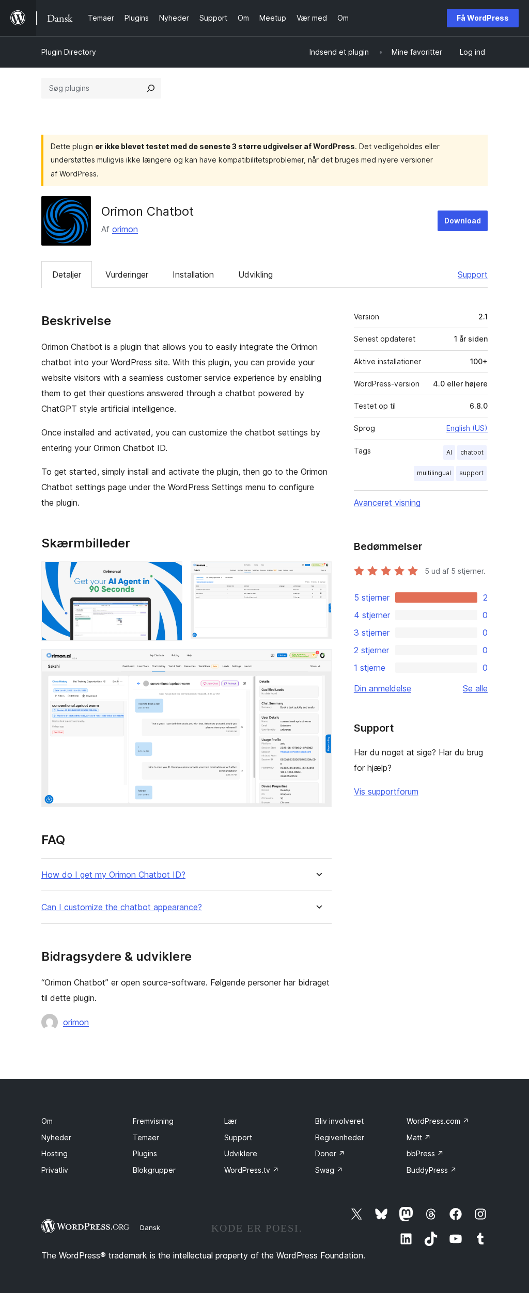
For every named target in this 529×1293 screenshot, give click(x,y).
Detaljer (66, 274)
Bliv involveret (339, 1121)
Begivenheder (339, 1137)
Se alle (475, 688)
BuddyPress (432, 1170)
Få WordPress (483, 17)
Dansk (150, 1227)
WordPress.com (438, 1121)
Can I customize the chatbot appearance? (121, 907)
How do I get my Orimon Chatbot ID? (113, 875)
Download (462, 220)
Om (47, 1121)
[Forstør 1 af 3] (168, 575)
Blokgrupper (154, 1170)
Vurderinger (126, 274)
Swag (329, 1170)
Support (473, 274)
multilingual (434, 473)
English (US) (467, 428)
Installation (193, 274)
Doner (330, 1153)
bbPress (425, 1153)
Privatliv (54, 1170)
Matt (419, 1137)
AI (449, 452)
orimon (125, 229)
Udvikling (255, 274)
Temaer (146, 1137)
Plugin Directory (68, 51)
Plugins (145, 1153)
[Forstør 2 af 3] (318, 575)
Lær (230, 1121)
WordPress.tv (251, 1170)
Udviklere (240, 1153)
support (471, 473)
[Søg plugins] (151, 88)
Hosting (54, 1153)
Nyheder (56, 1137)
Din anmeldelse (382, 688)
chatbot (472, 452)
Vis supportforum (386, 791)
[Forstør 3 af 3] (318, 663)
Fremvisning (153, 1121)
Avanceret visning (387, 502)
